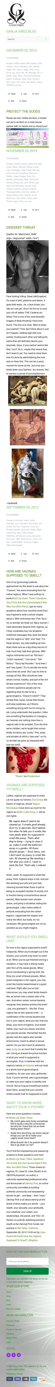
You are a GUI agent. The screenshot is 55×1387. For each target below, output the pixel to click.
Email (24, 101)
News (19, 532)
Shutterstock (26, 538)
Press (8, 1304)
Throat (9, 201)
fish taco (16, 526)
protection (17, 78)
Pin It (37, 94)
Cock (40, 63)
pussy (28, 535)
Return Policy (11, 1337)
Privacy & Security (14, 1329)
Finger (15, 176)
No (38, 72)
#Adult (17, 163)
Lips (21, 182)
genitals (36, 66)
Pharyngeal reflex (13, 192)
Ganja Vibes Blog (21, 31)
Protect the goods (23, 111)
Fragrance (25, 526)
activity (24, 163)
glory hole (25, 529)
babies (23, 63)
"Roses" (19, 776)
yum (30, 201)
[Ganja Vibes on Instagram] (19, 1355)
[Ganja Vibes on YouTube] (13, 1355)
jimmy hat (20, 72)
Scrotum (36, 78)
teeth (35, 198)
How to (19, 69)
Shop (8, 1296)
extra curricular (12, 173)
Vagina (35, 542)
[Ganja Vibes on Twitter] (8, 1355)
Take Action (31, 82)
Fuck (29, 176)
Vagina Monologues (14, 545)
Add (12, 101)
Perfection (10, 535)
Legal (8, 1342)
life (26, 72)
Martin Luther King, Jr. (27, 812)
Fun (33, 176)
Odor (24, 532)
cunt (16, 523)
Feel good (33, 173)
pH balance (20, 535)
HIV (14, 69)
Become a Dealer (13, 1308)
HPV (31, 69)
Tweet (13, 94)
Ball (28, 63)
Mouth (31, 182)
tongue (15, 201)
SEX (8, 82)
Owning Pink (31, 1183)
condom (9, 66)
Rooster (15, 195)
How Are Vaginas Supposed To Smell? (23, 573)
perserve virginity (29, 188)
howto (26, 69)
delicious (36, 170)
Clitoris (29, 167)
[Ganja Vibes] (17, 15)
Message (32, 72)
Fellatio (9, 176)
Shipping (9, 1333)
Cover (16, 66)
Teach (39, 82)
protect (9, 78)
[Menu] (40, 5)
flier (30, 66)
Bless (15, 167)
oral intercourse (17, 185)
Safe (24, 78)
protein (33, 192)
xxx (26, 201)
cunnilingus (15, 170)
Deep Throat (26, 170)
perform (18, 188)
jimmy (36, 69)
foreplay (22, 176)
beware (34, 63)
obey (15, 75)
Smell (35, 538)
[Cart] (46, 5)
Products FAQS (12, 1321)
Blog (8, 1300)
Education (24, 66)
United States (16, 542)
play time (25, 192)
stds (23, 82)
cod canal (19, 520)
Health (9, 69)
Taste (29, 198)
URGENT (10, 85)
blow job (22, 167)
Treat (21, 201)
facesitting (23, 173)
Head (26, 179)
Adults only (32, 163)
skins (13, 82)
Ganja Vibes (18, 1366)
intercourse (33, 179)
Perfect (30, 532)
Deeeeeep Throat (21, 227)
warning (18, 85)
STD (18, 82)
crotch (26, 520)
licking (15, 182)
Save (29, 78)
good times (18, 179)
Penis (20, 75)
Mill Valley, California (27, 1228)
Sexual (27, 195)
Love (26, 182)
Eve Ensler (33, 523)
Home (8, 1291)
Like (25, 94)
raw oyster (36, 535)
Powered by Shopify (14, 1373)
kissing (9, 182)
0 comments (12, 57)
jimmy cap (10, 72)
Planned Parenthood (32, 75)
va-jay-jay (27, 542)
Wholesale (10, 1325)
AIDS (17, 63)
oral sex (28, 185)
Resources (10, 538)
